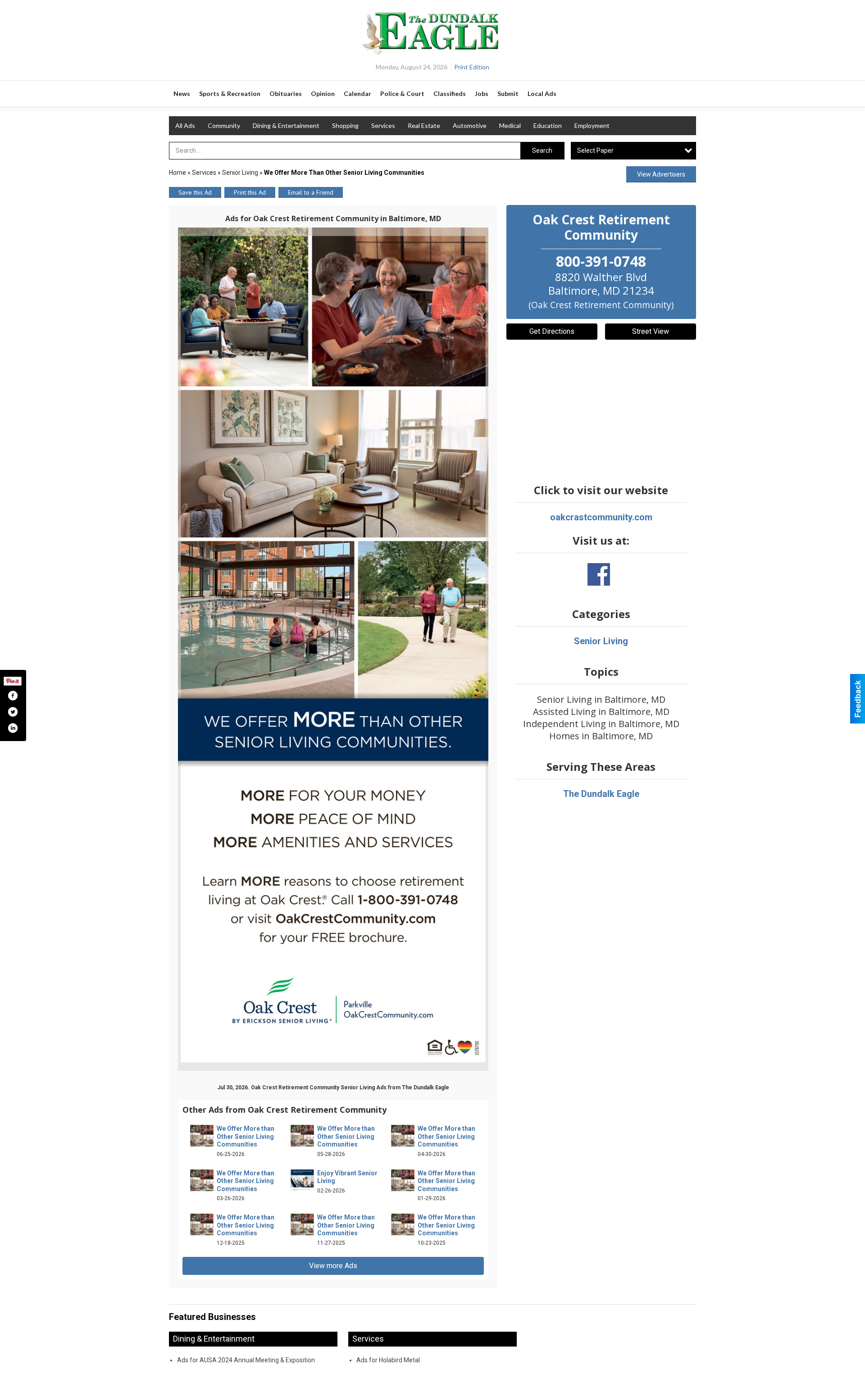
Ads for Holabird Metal (388, 1360)
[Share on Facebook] (12, 695)
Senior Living (240, 172)
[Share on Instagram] (12, 728)
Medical (510, 125)
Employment (592, 125)
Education (547, 125)
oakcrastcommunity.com (601, 517)
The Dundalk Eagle (601, 793)
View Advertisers (661, 174)
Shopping (345, 125)
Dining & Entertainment (286, 125)
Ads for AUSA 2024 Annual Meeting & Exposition (246, 1360)
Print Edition (471, 67)
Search (542, 150)
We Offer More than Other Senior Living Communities (245, 1136)
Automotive (470, 125)
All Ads (185, 125)
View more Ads (333, 1265)
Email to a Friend (310, 192)
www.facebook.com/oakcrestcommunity (598, 574)
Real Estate (424, 125)
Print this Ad (250, 192)
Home (177, 172)
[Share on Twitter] (12, 711)
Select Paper (595, 150)
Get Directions (551, 331)
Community (224, 125)
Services (383, 125)
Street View (650, 331)
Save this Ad (195, 192)
